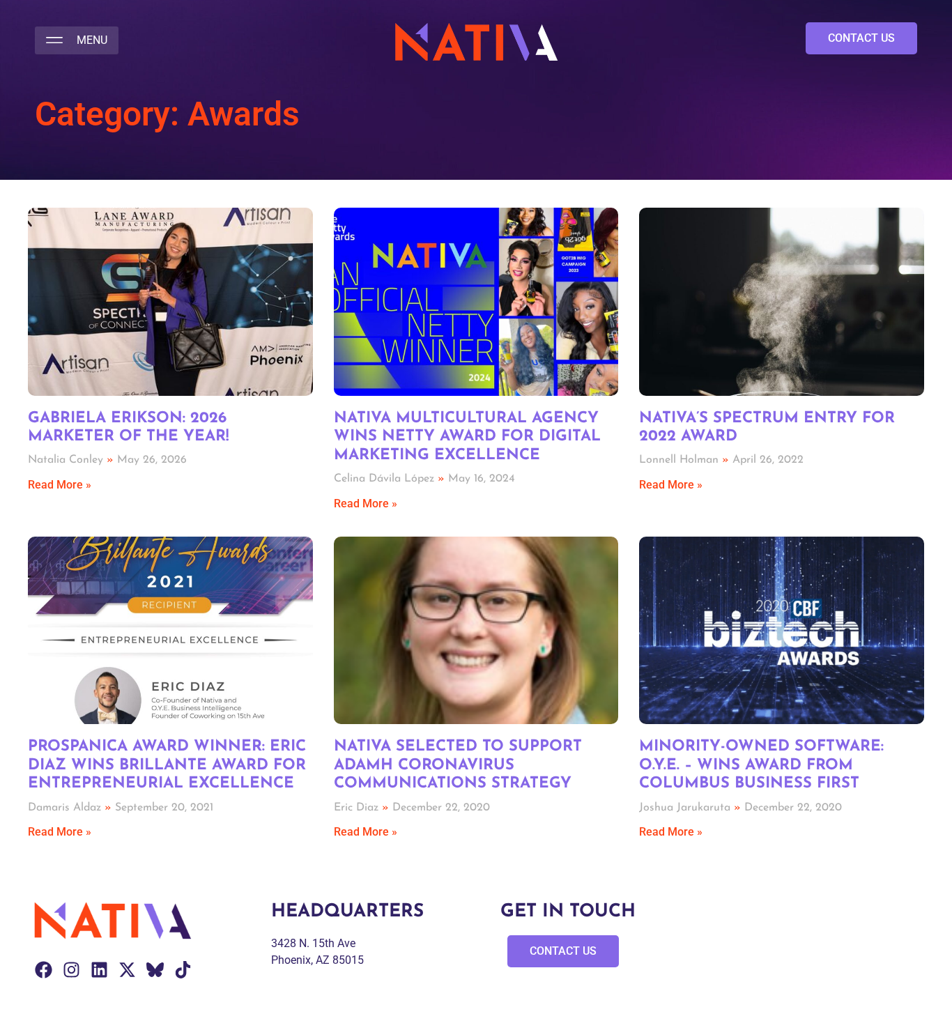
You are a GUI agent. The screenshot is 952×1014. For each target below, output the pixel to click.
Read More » (59, 484)
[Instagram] (71, 969)
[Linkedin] (99, 969)
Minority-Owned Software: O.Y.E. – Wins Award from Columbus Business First (761, 765)
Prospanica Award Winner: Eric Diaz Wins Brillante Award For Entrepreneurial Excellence (167, 765)
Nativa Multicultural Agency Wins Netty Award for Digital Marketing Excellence (467, 436)
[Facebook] (43, 969)
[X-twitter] (127, 969)
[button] (76, 40)
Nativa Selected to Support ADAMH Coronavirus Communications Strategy (458, 765)
